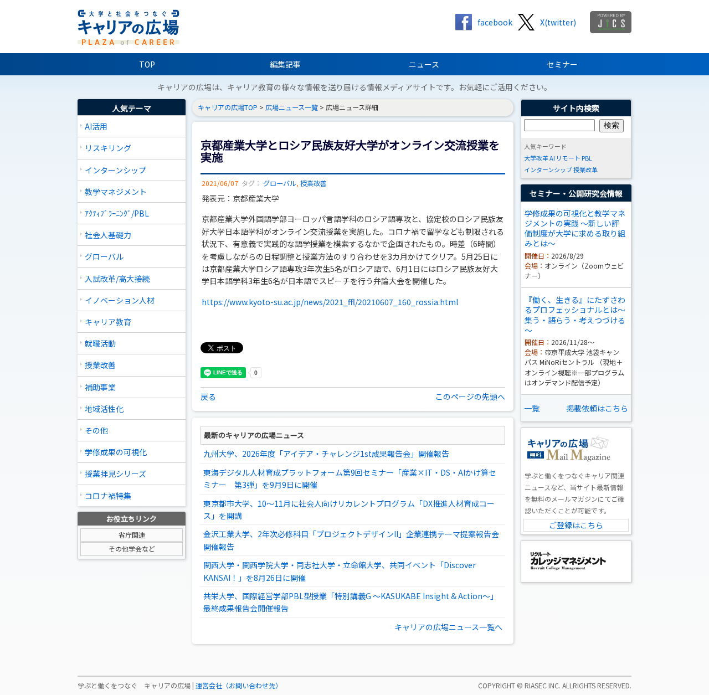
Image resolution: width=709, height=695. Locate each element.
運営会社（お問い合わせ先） (239, 686)
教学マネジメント (116, 192)
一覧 (532, 408)
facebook (494, 22)
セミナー (562, 64)
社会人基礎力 (108, 235)
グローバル (104, 256)
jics (610, 22)
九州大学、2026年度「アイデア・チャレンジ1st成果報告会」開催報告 (326, 453)
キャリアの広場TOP (228, 107)
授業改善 (100, 365)
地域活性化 (104, 409)
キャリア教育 (108, 322)
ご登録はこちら (576, 525)
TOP (147, 64)
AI (552, 157)
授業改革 (585, 169)
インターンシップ (115, 170)
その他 (96, 430)
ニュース (424, 64)
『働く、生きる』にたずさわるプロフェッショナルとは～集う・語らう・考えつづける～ (575, 315)
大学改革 (536, 157)
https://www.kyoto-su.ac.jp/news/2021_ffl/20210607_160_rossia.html (330, 301)
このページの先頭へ (470, 396)
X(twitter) (558, 22)
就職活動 (100, 343)
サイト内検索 (576, 108)
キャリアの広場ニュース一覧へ (448, 626)
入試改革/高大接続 (117, 279)
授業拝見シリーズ (115, 473)
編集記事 (285, 64)
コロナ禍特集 (108, 496)
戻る (208, 396)
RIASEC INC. (543, 686)
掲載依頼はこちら (597, 408)
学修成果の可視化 (116, 452)
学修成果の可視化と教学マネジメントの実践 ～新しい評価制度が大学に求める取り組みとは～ (575, 228)
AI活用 (96, 126)
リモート (568, 157)
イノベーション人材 (120, 300)
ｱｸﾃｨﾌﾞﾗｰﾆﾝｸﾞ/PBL (117, 213)
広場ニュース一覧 (291, 107)
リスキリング (108, 148)
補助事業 (100, 387)
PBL (587, 157)
